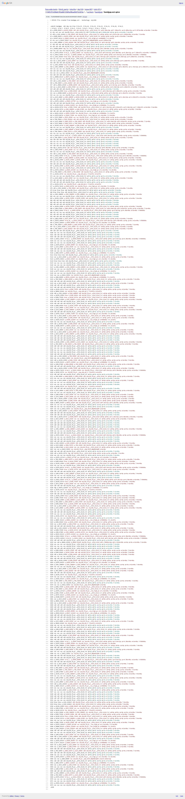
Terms (22, 796)
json (181, 796)
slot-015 (97, 9)
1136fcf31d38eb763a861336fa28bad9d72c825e (64, 12)
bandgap (98, 12)
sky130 (80, 9)
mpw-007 (88, 9)
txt (177, 796)
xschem (90, 12)
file (84, 17)
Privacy (17, 796)
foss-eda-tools (51, 9)
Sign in (181, 3)
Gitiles (11, 796)
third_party (63, 9)
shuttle (73, 9)
